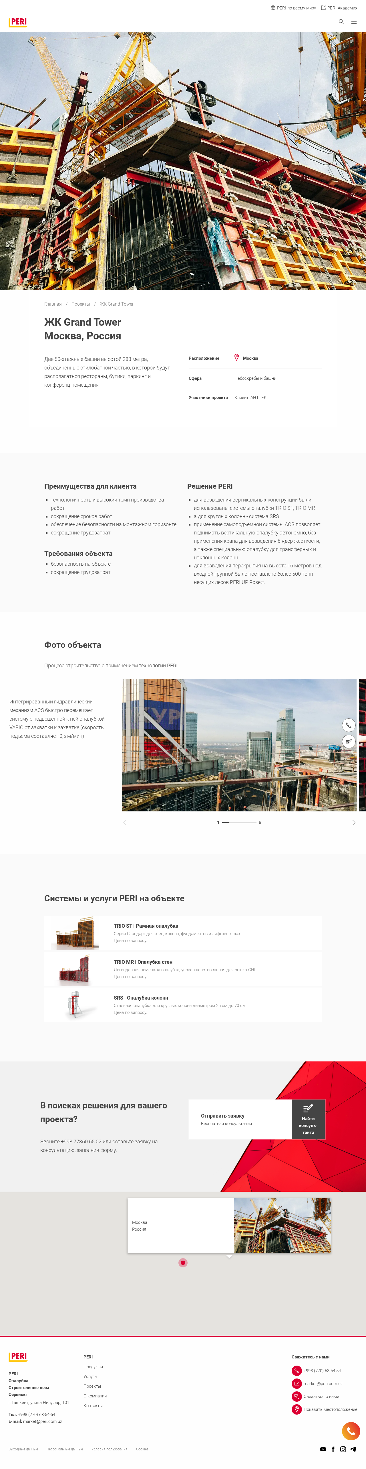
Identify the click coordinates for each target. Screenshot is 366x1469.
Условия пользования (110, 1449)
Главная (53, 304)
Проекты (81, 304)
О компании (95, 1396)
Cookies (142, 1449)
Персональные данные (65, 1449)
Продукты (93, 1366)
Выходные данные (23, 1449)
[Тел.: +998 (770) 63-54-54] (349, 725)
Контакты (93, 1405)
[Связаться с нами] (349, 741)
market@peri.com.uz (42, 1421)
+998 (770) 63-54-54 (36, 1414)
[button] (257, 1119)
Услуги (90, 1376)
